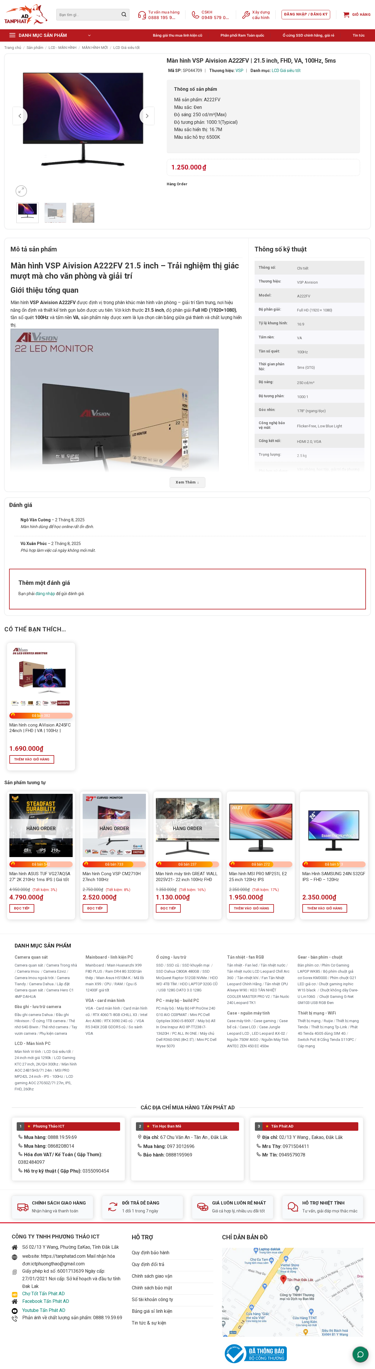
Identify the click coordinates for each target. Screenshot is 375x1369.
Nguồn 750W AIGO (242, 1039)
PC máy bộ (165, 1008)
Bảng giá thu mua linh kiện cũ (177, 35)
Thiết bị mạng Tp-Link (329, 1027)
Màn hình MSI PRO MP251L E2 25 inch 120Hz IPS (258, 876)
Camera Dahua (41, 984)
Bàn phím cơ (308, 965)
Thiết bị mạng (309, 1021)
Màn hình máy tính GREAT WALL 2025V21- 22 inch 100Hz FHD (187, 876)
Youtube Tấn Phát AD (43, 1310)
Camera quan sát (29, 965)
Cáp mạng (306, 1046)
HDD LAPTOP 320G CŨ (198, 984)
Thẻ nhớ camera (55, 1027)
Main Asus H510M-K (113, 977)
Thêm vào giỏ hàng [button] (32, 759)
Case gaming (265, 1021)
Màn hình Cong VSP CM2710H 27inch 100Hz (112, 876)
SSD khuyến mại (196, 965)
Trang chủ (12, 47)
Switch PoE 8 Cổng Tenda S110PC (326, 1039)
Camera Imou (28, 971)
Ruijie (328, 1021)
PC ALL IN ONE (185, 1033)
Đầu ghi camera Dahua (34, 1014)
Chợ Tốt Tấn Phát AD (43, 1293)
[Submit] (124, 15)
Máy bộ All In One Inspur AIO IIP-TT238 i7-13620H (185, 1027)
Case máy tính (238, 1021)
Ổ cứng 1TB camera (49, 1021)
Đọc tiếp (22, 908)
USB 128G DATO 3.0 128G (180, 990)
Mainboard (95, 965)
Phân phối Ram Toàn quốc (242, 35)
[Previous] (20, 116)
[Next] (146, 116)
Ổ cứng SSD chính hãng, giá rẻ (308, 35)
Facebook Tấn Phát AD (45, 1301)
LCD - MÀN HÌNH (62, 47)
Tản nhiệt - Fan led (242, 965)
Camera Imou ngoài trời (34, 977)
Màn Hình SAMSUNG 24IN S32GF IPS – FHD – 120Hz (333, 876)
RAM (119, 984)
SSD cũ (173, 965)
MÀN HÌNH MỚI (95, 47)
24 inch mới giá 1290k (33, 1058)
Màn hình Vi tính (28, 1051)
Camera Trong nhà (61, 965)
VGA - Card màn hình (103, 1008)
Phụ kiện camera (53, 1033)
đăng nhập (45, 593)
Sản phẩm (35, 47)
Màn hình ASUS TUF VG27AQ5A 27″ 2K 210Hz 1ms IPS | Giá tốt (39, 876)
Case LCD (248, 1027)
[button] (306, 14)
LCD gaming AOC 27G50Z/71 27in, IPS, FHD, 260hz (44, 1082)
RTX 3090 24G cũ (118, 1021)
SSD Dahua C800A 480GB (177, 971)
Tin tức (359, 35)
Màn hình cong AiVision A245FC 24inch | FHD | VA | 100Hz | (40, 728)
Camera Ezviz (54, 971)
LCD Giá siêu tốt (126, 47)
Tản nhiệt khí (247, 977)
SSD (159, 965)
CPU (107, 984)
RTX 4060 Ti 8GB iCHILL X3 (115, 1014)
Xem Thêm (187, 482)
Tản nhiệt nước (273, 965)
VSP (239, 70)
